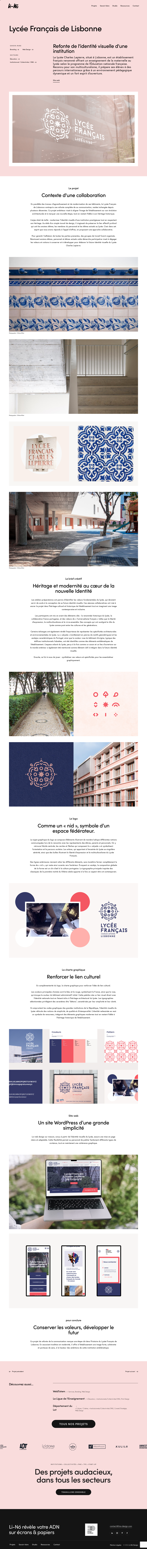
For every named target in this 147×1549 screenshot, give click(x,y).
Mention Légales (115, 1545)
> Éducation (91, 1399)
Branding (78, 1392)
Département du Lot (62, 1407)
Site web (56, 80)
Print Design (125, 1399)
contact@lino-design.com (121, 1526)
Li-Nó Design (133, 1545)
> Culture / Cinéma (81, 1408)
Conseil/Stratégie (120, 1408)
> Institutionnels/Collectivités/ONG (108, 1399)
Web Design (86, 1392)
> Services (70, 1392)
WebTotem (59, 1391)
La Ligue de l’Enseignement (69, 1398)
